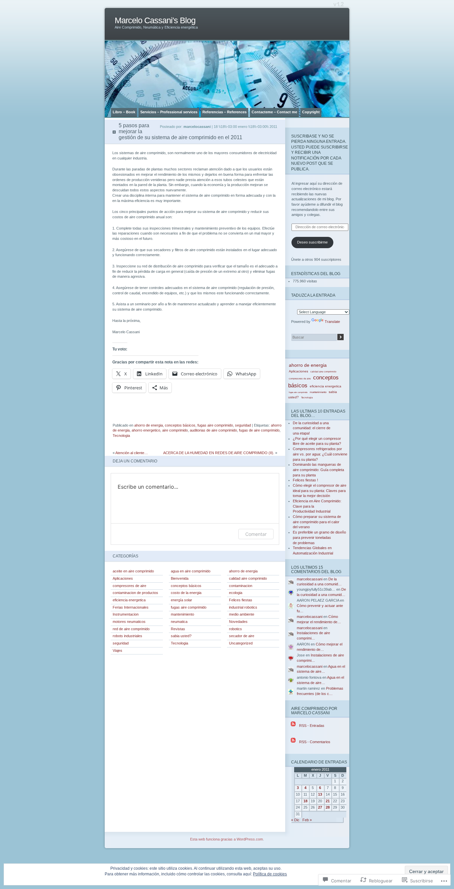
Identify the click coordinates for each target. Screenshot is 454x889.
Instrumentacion (126, 614)
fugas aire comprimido (215, 425)
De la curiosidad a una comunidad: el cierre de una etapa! (311, 428)
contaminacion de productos (135, 593)
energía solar (181, 600)
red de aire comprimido (131, 629)
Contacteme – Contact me (274, 112)
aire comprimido (175, 430)
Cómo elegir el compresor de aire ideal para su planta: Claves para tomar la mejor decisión (319, 490)
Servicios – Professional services (168, 112)
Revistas (178, 629)
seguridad (243, 425)
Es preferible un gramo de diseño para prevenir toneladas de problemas (319, 537)
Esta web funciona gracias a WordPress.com (226, 839)
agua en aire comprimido (190, 571)
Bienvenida (179, 578)
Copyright (311, 112)
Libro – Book (124, 112)
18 (305, 801)
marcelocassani (309, 579)
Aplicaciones (123, 578)
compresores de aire (129, 586)
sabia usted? (181, 636)
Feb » (307, 820)
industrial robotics (243, 607)
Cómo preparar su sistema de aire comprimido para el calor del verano (317, 522)
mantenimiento (182, 614)
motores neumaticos (129, 622)
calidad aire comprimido (248, 578)
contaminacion (240, 586)
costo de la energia (186, 593)
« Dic (295, 820)
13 (320, 794)
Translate (332, 322)
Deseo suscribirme (312, 242)
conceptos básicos (180, 425)
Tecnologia (121, 436)
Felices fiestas (240, 600)
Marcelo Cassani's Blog (155, 20)
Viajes (117, 650)
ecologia (235, 593)
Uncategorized (241, 643)
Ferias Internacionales (131, 607)
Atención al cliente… (131, 453)
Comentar (256, 534)
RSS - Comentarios (314, 742)
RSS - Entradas (311, 726)
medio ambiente (241, 614)
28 (328, 807)
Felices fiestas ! (305, 480)
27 (320, 807)
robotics (235, 629)
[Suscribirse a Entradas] (293, 726)
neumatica (179, 622)
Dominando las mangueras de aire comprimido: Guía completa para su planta (318, 469)
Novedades (238, 622)
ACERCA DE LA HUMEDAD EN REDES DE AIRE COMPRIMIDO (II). (218, 453)
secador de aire (241, 636)
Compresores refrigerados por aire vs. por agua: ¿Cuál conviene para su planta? (320, 454)
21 (328, 801)
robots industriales (127, 636)
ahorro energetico (146, 430)
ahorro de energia (148, 425)
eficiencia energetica (129, 600)
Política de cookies (270, 874)
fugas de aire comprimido (259, 430)
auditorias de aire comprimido (213, 430)
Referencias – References (224, 112)
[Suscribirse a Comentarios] (293, 742)
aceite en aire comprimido (133, 571)
